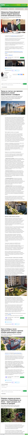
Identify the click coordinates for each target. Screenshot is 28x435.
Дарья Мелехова (6, 72)
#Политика (7, 18)
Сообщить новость (8, 68)
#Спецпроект (2, 407)
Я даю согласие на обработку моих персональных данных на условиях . (11, 83)
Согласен (26, 434)
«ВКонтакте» (10, 55)
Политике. (3, 434)
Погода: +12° (18, 5)
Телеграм (18, 70)
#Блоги (5, 407)
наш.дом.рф (9, 314)
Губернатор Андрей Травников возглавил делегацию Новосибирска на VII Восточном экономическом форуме (10, 64)
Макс (13, 70)
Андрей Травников (14, 35)
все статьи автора (6, 76)
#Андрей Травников (3, 18)
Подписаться (22, 57)
